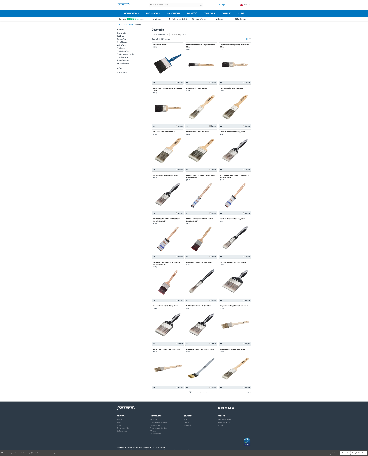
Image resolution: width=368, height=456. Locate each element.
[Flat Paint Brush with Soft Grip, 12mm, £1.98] (201, 281)
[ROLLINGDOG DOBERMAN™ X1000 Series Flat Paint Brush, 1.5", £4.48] (235, 195)
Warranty (153, 431)
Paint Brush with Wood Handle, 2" (164, 132)
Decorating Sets (121, 33)
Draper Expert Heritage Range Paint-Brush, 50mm (234, 46)
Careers (119, 425)
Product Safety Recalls (156, 434)
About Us (119, 419)
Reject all (345, 453)
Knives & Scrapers (122, 42)
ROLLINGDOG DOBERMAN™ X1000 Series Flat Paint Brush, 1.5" (234, 176)
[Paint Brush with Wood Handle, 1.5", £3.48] (235, 107)
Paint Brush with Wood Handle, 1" (197, 88)
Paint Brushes (121, 48)
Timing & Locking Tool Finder (158, 428)
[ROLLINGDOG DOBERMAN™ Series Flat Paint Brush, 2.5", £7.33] (201, 239)
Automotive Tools (131, 13)
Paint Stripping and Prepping (125, 54)
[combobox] (245, 5)
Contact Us (153, 419)
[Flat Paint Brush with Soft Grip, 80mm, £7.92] (167, 325)
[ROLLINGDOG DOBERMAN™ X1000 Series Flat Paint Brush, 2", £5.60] (167, 239)
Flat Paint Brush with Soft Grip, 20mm (232, 219)
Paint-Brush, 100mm (160, 45)
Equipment (226, 13)
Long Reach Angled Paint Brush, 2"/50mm (200, 349)
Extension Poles (121, 39)
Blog (185, 419)
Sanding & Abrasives (123, 60)
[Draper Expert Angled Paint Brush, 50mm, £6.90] (235, 325)
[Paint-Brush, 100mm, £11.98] (167, 64)
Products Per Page (176, 35)
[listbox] (163, 34)
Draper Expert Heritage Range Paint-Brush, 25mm (201, 46)
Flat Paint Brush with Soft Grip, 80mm (165, 306)
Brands (240, 13)
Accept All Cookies (358, 453)
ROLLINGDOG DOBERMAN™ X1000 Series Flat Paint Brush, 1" (200, 176)
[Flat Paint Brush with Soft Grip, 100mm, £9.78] (235, 281)
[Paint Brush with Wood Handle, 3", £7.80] (201, 151)
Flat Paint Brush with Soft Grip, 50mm (232, 132)
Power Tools (209, 13)
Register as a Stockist (224, 422)
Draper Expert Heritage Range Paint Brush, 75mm (167, 89)
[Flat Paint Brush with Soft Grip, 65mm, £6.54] (201, 325)
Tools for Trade (173, 13)
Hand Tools (192, 13)
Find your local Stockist (224, 419)
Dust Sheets (120, 36)
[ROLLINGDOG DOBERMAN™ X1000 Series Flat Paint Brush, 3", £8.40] (167, 282)
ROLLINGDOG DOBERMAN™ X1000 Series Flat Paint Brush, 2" (167, 220)
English (245, 5)
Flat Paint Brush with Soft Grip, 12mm (199, 262)
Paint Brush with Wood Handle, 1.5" (232, 88)
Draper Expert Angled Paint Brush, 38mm (166, 349)
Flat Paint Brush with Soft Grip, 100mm (233, 262)
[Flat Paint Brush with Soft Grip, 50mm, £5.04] (235, 151)
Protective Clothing (122, 57)
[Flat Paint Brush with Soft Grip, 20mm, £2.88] (235, 238)
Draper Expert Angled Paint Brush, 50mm (234, 306)
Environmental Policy (123, 428)
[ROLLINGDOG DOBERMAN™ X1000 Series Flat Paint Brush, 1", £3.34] (201, 195)
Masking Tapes (121, 45)
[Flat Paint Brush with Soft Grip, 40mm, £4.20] (167, 194)
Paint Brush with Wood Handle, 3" (197, 132)
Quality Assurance (122, 431)
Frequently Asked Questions (158, 422)
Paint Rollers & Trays (123, 51)
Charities (186, 422)
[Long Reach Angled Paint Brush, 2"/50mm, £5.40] (201, 368)
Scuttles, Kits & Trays (123, 63)
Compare (180, 83)
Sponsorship (187, 425)
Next (248, 393)
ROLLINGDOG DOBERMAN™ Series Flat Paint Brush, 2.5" (199, 220)
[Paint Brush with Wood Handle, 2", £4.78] (167, 151)
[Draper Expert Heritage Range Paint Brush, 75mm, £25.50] (167, 108)
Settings (335, 453)
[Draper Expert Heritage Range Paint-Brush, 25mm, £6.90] (201, 65)
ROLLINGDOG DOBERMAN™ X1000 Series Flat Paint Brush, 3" (167, 263)
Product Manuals (155, 425)
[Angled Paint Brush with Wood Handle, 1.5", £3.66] (235, 368)
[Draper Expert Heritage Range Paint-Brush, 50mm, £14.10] (235, 65)
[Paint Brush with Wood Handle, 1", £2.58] (201, 107)
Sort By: (155, 35)
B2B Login (222, 5)
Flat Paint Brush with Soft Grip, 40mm (165, 175)
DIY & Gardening (153, 13)
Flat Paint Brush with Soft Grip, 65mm (199, 306)
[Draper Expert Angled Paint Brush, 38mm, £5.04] (167, 368)
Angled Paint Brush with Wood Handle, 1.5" (234, 349)
